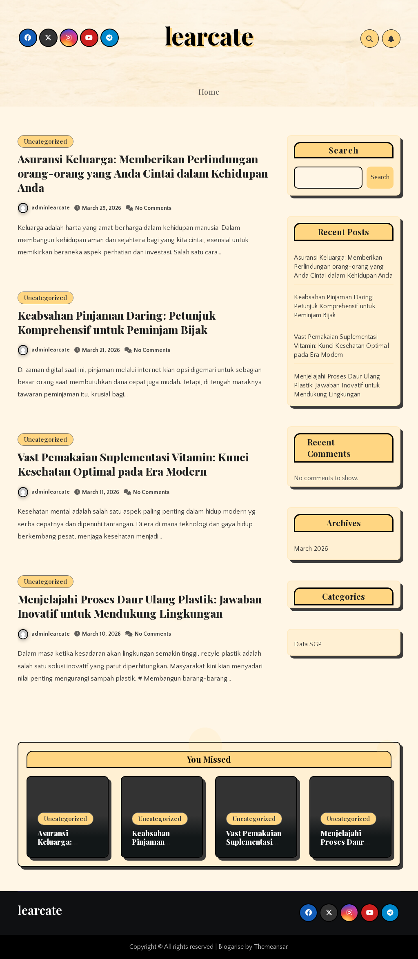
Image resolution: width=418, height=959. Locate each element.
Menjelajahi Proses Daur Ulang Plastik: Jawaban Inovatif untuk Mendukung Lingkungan (140, 606)
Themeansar (270, 946)
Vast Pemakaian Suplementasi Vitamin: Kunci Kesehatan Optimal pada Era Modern (133, 463)
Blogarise (231, 946)
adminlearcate (50, 208)
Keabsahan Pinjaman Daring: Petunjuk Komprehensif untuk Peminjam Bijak (117, 322)
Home (209, 92)
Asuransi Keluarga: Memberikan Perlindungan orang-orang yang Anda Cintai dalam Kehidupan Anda (143, 173)
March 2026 (311, 548)
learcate (209, 35)
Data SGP (308, 644)
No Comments (153, 208)
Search (344, 150)
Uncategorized (45, 141)
